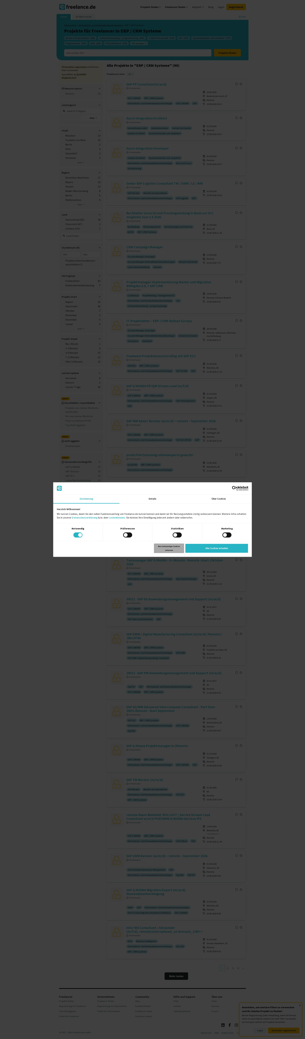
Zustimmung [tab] (86, 498)
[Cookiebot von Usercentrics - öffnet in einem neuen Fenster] (234, 488)
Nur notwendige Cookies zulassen (169, 548)
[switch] (127, 535)
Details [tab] (152, 498)
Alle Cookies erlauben (216, 548)
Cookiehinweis (117, 517)
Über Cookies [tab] (219, 498)
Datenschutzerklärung (85, 517)
